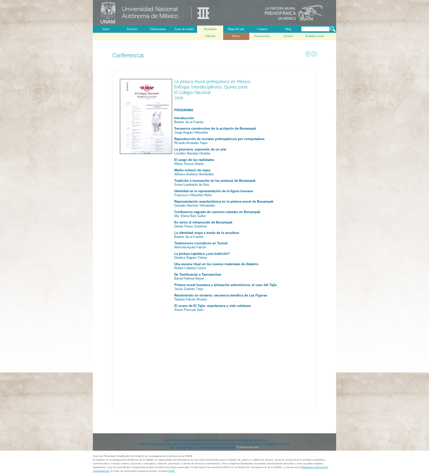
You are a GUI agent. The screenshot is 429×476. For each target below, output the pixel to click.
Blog (288, 29)
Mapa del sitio (236, 29)
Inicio (106, 29)
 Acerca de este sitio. (247, 447)
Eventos (288, 36)
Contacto (262, 29)
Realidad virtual (314, 36)
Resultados (210, 29)
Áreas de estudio (184, 29)
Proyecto (132, 29)
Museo (236, 36)
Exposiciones (262, 36)
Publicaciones (158, 29)
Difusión (210, 36)
